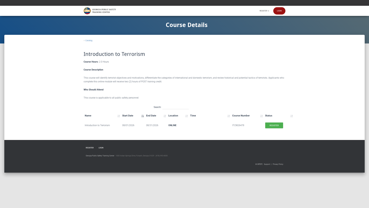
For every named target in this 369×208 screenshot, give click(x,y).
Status (268, 115)
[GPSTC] (100, 10)
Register (264, 11)
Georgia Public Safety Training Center (100, 156)
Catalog (88, 40)
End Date (151, 115)
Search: (157, 107)
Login (279, 11)
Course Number (241, 115)
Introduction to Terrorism (97, 125)
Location (173, 115)
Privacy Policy (278, 164)
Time (193, 115)
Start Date (127, 115)
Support (267, 164)
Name (88, 115)
